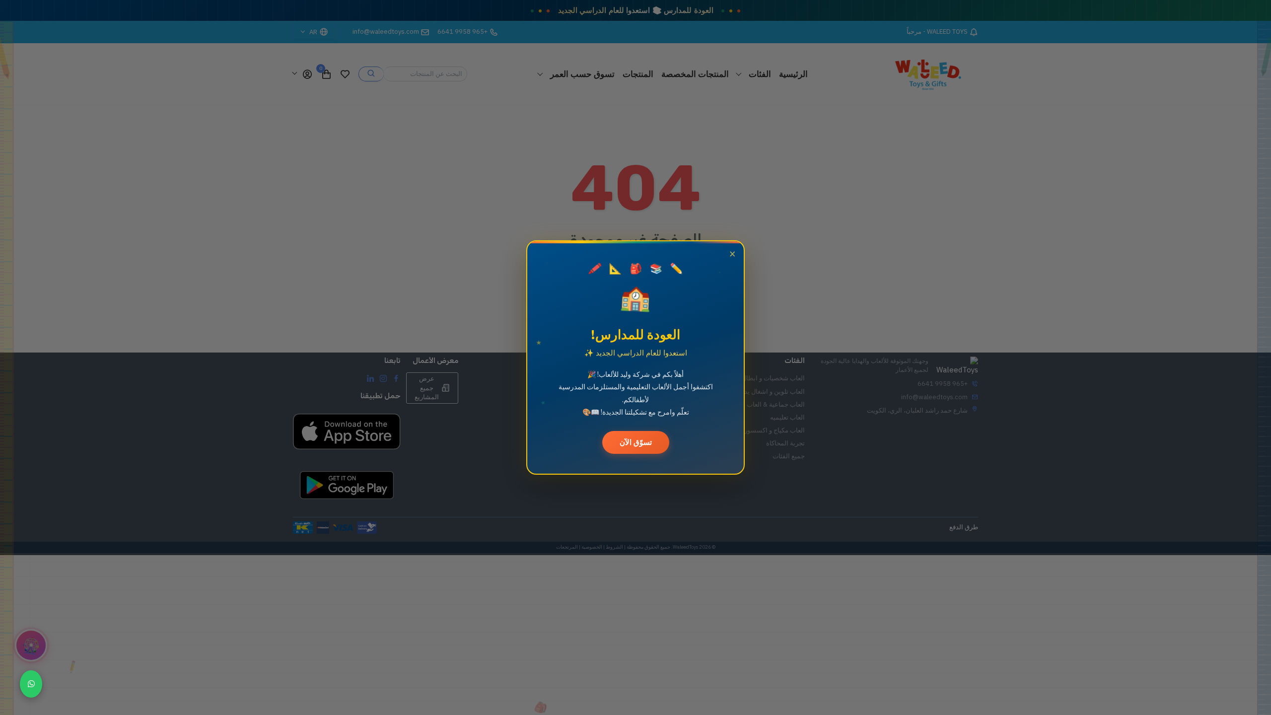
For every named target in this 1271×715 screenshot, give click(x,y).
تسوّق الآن (636, 442)
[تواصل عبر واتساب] (31, 684)
